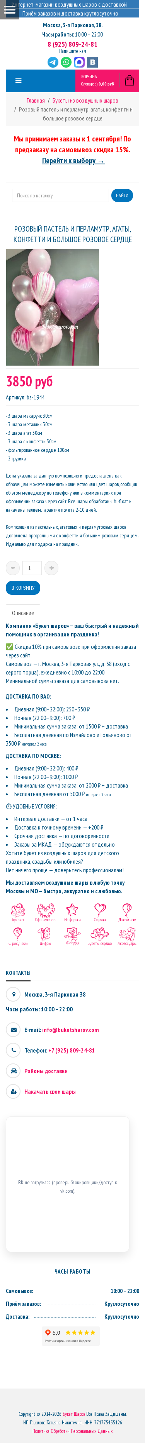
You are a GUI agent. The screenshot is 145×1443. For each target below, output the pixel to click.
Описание (23, 613)
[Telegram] (53, 62)
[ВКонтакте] (92, 62)
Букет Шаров (74, 1414)
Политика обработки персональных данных (72, 1431)
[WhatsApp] (66, 62)
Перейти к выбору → (73, 160)
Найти (122, 195)
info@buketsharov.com (70, 1029)
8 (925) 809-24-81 (72, 44)
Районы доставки (46, 1071)
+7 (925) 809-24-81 (71, 1050)
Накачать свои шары (50, 1091)
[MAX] (79, 62)
